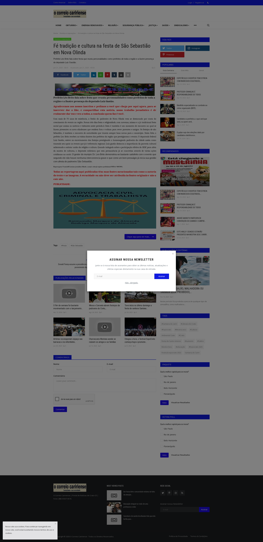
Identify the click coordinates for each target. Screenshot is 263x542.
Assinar (161, 276)
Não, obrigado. (131, 282)
